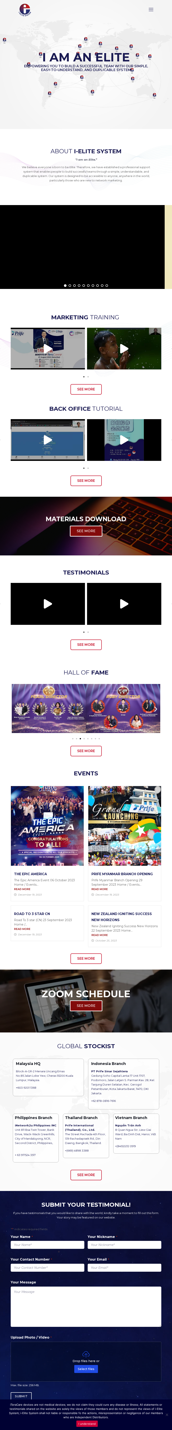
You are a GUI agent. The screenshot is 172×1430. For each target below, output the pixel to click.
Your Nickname (102, 1237)
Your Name (22, 1237)
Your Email (98, 1259)
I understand (87, 1423)
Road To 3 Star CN (32, 914)
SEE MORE (86, 531)
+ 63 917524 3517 (25, 1155)
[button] (0, 348)
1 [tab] (84, 377)
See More (86, 276)
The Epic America (30, 874)
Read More (22, 889)
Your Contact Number (31, 1259)
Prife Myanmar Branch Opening (122, 874)
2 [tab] (88, 377)
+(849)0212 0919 (125, 1146)
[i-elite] (24, 9)
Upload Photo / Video (31, 1337)
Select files (86, 1369)
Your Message (23, 1282)
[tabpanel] (48, 348)
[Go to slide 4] (84, 738)
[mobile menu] (151, 9)
